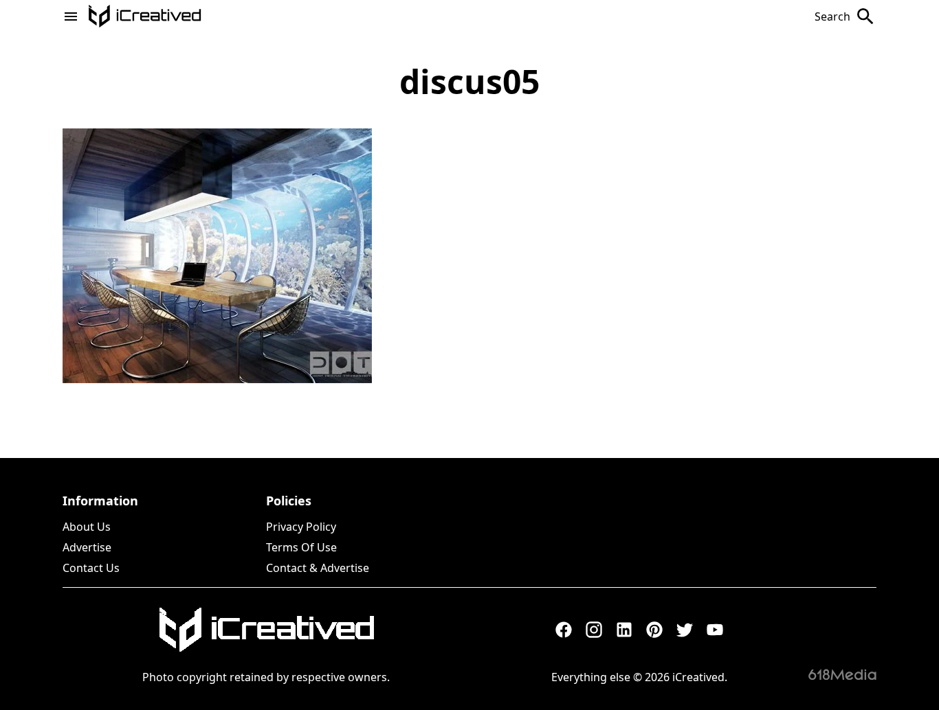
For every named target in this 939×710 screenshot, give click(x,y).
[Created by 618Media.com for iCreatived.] (842, 674)
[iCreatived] (266, 630)
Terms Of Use (301, 547)
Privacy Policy (301, 526)
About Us (87, 526)
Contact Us (91, 567)
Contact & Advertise (317, 567)
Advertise (87, 547)
